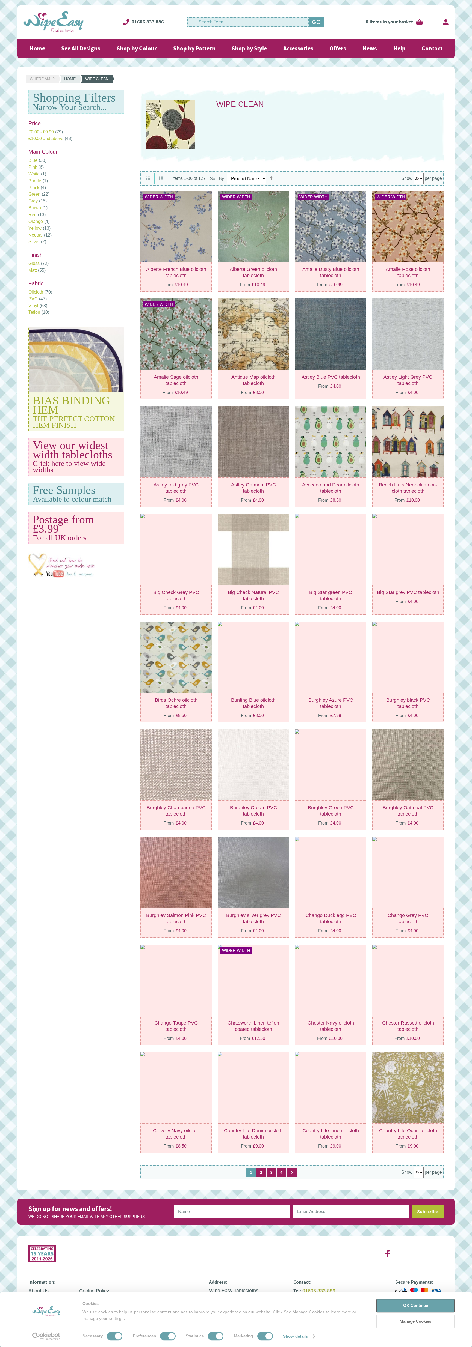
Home (37, 48)
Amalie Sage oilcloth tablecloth (176, 380)
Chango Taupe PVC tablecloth (176, 1026)
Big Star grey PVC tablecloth (408, 592)
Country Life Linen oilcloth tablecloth (330, 1134)
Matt (37, 270)
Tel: (297, 1291)
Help (399, 48)
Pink (36, 167)
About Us (38, 1291)
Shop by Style (249, 48)
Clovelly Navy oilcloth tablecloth (176, 1134)
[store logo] (53, 22)
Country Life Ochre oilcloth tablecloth (408, 1134)
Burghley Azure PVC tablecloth (330, 703)
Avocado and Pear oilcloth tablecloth (330, 488)
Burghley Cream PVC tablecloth (253, 811)
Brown (38, 207)
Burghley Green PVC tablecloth (331, 811)
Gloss (38, 263)
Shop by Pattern (194, 48)
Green (38, 194)
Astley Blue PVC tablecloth (331, 377)
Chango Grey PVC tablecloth (408, 918)
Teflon (38, 312)
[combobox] (248, 22)
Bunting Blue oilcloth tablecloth (253, 703)
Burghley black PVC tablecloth (408, 703)
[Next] (292, 1172)
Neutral (40, 235)
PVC (37, 299)
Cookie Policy (94, 1291)
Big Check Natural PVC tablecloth (253, 595)
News (369, 48)
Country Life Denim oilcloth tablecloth (253, 1134)
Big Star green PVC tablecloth (330, 595)
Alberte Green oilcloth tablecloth (253, 272)
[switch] (168, 1336)
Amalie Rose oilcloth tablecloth (408, 272)
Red (37, 214)
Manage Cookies (415, 1321)
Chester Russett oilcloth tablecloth (408, 1026)
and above (50, 138)
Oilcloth (40, 292)
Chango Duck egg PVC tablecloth (330, 918)
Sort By (217, 178)
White (37, 174)
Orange (38, 221)
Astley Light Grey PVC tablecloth (408, 380)
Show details (295, 1336)
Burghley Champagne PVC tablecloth (176, 811)
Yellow (39, 228)
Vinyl (37, 305)
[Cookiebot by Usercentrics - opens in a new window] (46, 1336)
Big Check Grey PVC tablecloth (176, 595)
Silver (37, 241)
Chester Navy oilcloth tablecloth (331, 1026)
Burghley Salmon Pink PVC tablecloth (176, 918)
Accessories (298, 48)
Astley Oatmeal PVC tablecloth (253, 488)
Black (37, 187)
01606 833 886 (148, 22)
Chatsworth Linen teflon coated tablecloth (253, 1026)
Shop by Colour (137, 48)
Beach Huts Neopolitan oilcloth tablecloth (408, 488)
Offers (337, 48)
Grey (37, 201)
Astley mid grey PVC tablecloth (176, 488)
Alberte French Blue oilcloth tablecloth (176, 272)
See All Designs (80, 48)
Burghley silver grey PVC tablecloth (253, 918)
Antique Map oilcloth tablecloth (253, 380)
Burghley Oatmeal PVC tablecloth (408, 811)
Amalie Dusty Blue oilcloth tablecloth (330, 272)
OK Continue (415, 1305)
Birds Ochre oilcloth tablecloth (176, 703)
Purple (38, 180)
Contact (432, 48)
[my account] (445, 22)
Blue (37, 160)
